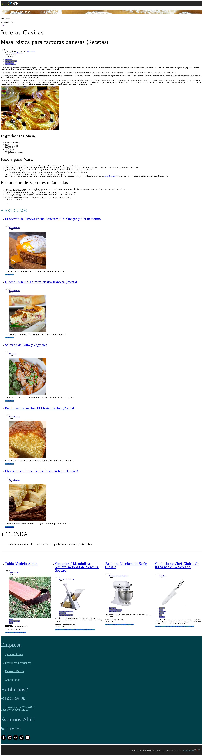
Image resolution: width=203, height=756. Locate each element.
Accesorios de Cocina (66, 579)
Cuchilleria (162, 576)
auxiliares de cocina (115, 610)
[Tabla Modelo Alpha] (30, 617)
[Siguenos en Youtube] (16, 740)
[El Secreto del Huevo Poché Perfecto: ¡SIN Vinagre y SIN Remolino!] (27, 268)
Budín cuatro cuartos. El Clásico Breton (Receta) (39, 408)
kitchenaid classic (115, 611)
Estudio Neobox (188, 750)
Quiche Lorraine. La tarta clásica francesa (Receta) (41, 282)
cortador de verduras (66, 611)
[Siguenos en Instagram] (10, 740)
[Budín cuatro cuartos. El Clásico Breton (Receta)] (27, 457)
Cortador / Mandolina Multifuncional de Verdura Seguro (77, 567)
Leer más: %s (9, 274)
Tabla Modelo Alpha (21, 564)
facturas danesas (10, 64)
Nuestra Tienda (14, 671)
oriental (161, 613)
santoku (162, 617)
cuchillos (162, 608)
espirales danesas (11, 61)
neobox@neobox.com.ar (15, 709)
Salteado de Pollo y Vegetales (26, 345)
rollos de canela (110, 176)
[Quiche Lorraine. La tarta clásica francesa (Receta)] (27, 331)
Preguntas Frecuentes (18, 662)
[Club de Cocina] (10, 5)
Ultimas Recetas (17, 53)
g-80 (160, 615)
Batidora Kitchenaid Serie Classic (126, 565)
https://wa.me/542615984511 (18, 707)
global (161, 610)
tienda (11, 623)
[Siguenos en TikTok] (22, 740)
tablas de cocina (14, 621)
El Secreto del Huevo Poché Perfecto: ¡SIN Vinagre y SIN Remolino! (53, 219)
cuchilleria (162, 611)
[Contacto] (27, 740)
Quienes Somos (14, 654)
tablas (11, 619)
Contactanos (12, 679)
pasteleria (8, 59)
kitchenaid (112, 608)
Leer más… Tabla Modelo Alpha (15, 632)
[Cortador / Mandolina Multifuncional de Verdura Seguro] (72, 609)
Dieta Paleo (13, 354)
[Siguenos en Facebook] (4, 740)
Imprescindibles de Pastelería (118, 576)
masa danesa (9, 63)
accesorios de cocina (66, 615)
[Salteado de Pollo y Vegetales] (27, 394)
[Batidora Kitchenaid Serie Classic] (122, 606)
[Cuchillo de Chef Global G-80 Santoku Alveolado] (172, 606)
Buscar (3, 18)
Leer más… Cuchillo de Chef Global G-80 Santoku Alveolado (174, 626)
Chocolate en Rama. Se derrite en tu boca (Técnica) (41, 471)
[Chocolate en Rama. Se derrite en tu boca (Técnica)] (27, 520)
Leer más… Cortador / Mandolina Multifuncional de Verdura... (75, 629)
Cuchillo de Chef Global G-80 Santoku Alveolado (177, 565)
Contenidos (31, 51)
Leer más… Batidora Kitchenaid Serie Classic (119, 624)
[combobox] (15, 19)
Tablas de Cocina (14, 572)
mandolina (62, 613)
